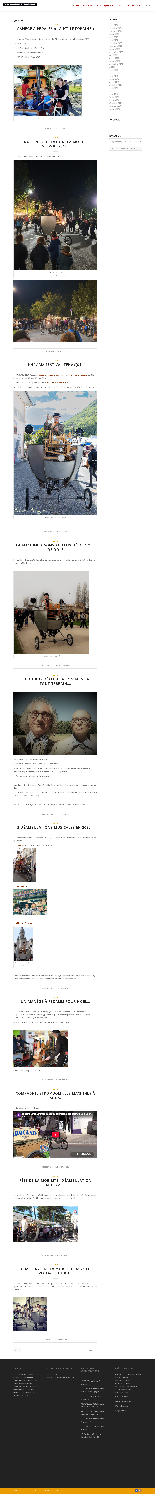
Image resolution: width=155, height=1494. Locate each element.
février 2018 (114, 97)
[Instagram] (150, 5)
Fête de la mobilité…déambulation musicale (55, 1182)
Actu (55, 25)
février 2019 (114, 79)
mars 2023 (113, 40)
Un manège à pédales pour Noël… (55, 1001)
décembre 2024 (115, 28)
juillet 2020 (113, 70)
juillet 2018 (113, 88)
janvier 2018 (114, 100)
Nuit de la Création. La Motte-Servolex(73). (55, 143)
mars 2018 (113, 94)
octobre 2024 (114, 34)
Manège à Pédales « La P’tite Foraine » (55, 28)
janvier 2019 (114, 82)
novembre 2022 (115, 46)
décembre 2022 (115, 43)
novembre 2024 (115, 31)
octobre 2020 (114, 61)
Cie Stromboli (63, 128)
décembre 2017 (115, 103)
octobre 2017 (114, 109)
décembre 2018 (115, 85)
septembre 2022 (116, 52)
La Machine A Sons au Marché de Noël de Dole (55, 547)
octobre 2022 (114, 49)
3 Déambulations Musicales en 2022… (55, 827)
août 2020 (113, 67)
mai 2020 (113, 73)
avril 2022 (113, 55)
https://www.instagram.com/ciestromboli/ (125, 148)
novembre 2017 (115, 106)
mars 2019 (113, 76)
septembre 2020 (116, 64)
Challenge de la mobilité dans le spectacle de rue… (55, 1270)
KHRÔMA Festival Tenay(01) (55, 364)
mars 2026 (113, 25)
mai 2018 (113, 91)
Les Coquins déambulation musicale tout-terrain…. (55, 681)
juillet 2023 (113, 37)
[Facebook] (147, 5)
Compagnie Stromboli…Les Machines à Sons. (55, 1095)
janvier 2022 (114, 58)
